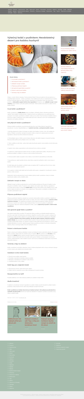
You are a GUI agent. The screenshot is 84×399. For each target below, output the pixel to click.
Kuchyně (49, 9)
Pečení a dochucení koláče (19, 90)
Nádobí (10, 11)
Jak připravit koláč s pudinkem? (20, 81)
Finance (15, 9)
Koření (37, 9)
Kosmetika (43, 9)
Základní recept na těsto (18, 83)
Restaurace (49, 11)
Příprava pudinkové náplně (19, 86)
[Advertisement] (42, 23)
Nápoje (15, 11)
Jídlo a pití (32, 9)
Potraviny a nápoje (40, 11)
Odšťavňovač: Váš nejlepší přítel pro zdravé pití (14, 321)
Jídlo (27, 9)
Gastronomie (21, 9)
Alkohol (10, 9)
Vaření (58, 11)
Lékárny (55, 9)
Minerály (60, 9)
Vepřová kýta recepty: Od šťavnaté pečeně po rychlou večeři (68, 108)
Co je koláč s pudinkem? (18, 79)
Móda (64, 9)
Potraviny (32, 11)
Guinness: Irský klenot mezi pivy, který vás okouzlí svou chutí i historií (69, 128)
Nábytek (69, 9)
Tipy (54, 11)
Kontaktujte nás (22, 297)
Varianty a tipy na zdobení (19, 92)
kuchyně (9, 325)
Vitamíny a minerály (66, 11)
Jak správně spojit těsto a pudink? (21, 88)
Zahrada (10, 12)
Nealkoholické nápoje (23, 11)
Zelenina (20, 12)
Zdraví (15, 12)
